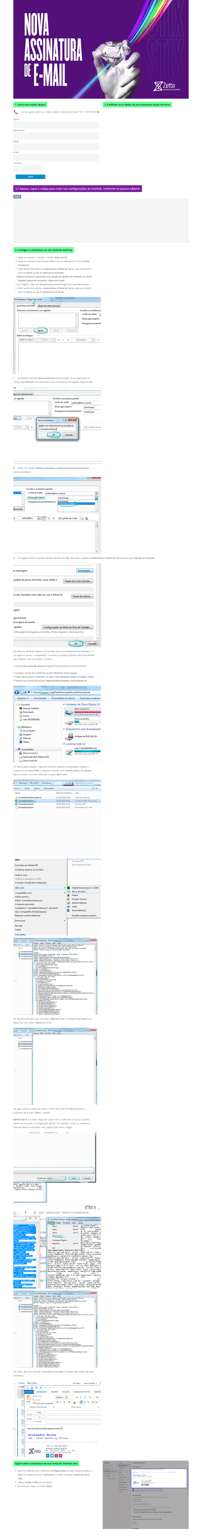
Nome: (16, 119)
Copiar (17, 197)
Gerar (30, 177)
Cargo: (16, 141)
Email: (16, 152)
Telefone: (17, 163)
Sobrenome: (19, 130)
